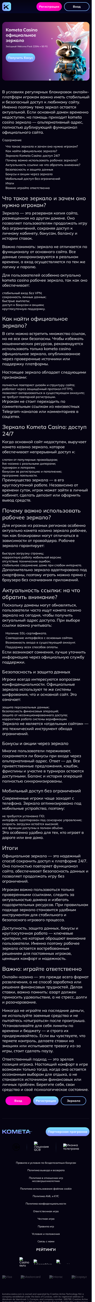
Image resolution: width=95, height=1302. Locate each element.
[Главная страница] (6, 6)
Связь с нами (46, 1241)
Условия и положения (46, 1233)
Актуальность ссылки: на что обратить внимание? (43, 165)
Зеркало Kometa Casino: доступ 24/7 (33, 156)
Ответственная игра (46, 1211)
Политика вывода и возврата (46, 1170)
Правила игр (46, 1226)
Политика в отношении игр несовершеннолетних (46, 1179)
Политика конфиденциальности (46, 1203)
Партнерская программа (67, 1132)
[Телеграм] (71, 1147)
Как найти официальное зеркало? (31, 151)
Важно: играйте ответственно (28, 188)
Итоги (10, 183)
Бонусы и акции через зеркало (29, 174)
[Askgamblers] (43, 1261)
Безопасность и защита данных (29, 169)
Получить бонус (20, 58)
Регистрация (49, 7)
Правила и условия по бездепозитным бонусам (46, 1162)
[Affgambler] (64, 1262)
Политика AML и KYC (46, 1196)
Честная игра (46, 1218)
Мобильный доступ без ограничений (33, 179)
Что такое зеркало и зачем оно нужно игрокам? (42, 146)
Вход (77, 7)
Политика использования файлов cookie (46, 1188)
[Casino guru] (24, 1261)
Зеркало (73, 1101)
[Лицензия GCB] (41, 1147)
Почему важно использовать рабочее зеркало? (42, 160)
